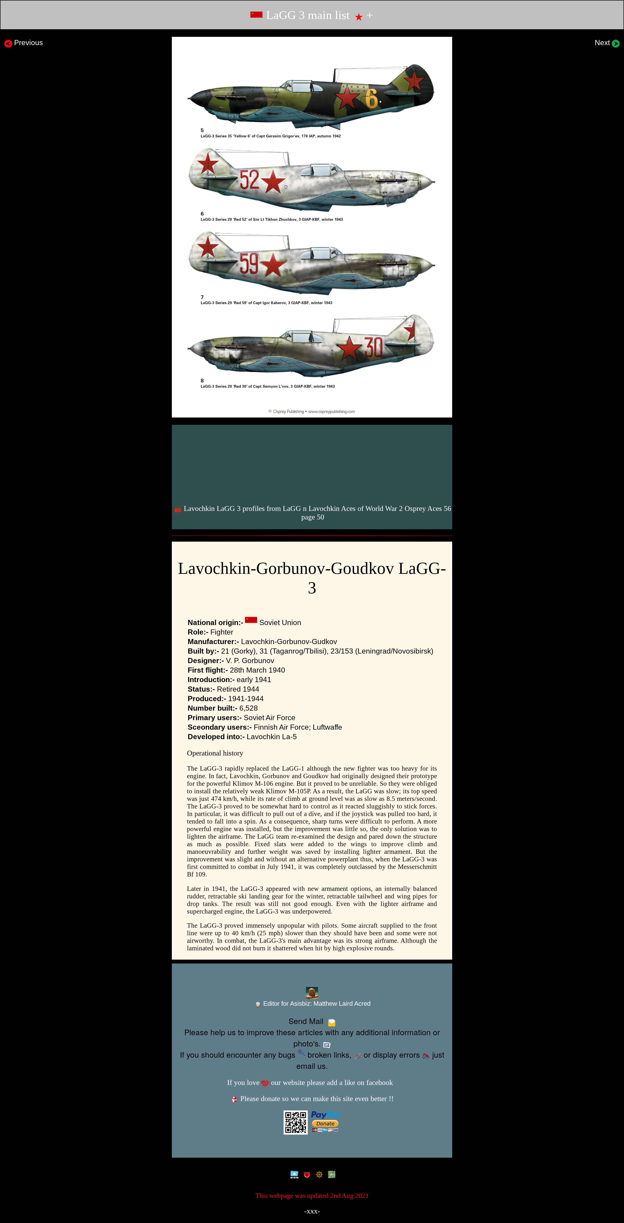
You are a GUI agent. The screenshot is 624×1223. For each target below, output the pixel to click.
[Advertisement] (312, 463)
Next (603, 42)
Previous (27, 42)
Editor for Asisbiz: (316, 1003)
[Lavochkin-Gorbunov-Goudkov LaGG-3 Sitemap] (293, 1174)
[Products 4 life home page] (330, 1174)
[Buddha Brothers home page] (318, 1174)
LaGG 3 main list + (318, 15)
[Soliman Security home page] (306, 1174)
